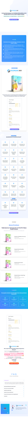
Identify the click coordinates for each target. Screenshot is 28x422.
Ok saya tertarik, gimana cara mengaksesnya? (11, 394)
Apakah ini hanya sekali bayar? (8, 392)
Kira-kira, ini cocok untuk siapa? (9, 388)
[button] (14, 16)
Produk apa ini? (6, 380)
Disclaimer (5, 396)
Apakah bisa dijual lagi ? (7, 390)
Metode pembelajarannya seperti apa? (10, 386)
